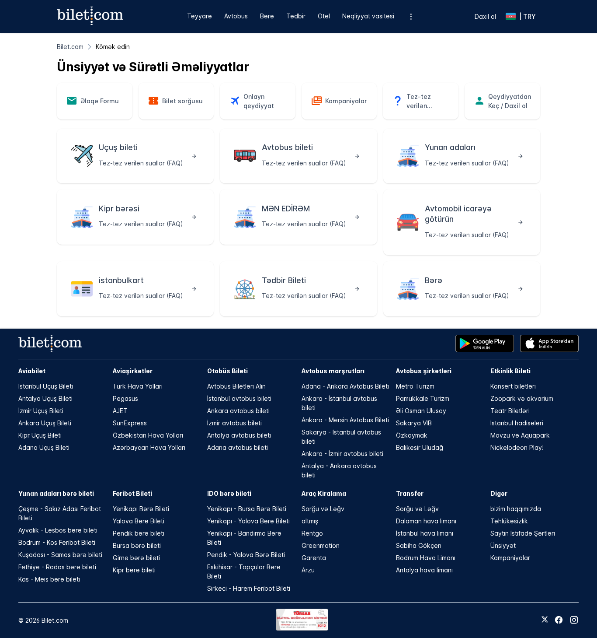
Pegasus (125, 398)
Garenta (314, 557)
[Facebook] (558, 619)
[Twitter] (544, 620)
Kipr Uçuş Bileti (40, 435)
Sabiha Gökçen (418, 545)
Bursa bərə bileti (137, 545)
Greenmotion (321, 545)
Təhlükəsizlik (509, 521)
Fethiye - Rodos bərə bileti (57, 567)
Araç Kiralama (324, 493)
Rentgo (312, 533)
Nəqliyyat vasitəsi (368, 16)
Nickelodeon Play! (517, 447)
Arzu (308, 570)
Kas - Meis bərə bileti (49, 579)
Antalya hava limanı (424, 570)
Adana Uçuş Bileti (43, 447)
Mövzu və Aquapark (520, 435)
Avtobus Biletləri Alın (236, 386)
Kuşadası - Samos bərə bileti (60, 554)
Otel (324, 16)
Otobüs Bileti (227, 371)
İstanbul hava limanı (424, 533)
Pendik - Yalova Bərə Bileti (246, 554)
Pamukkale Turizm (422, 398)
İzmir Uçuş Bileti (40, 410)
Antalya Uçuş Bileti (45, 398)
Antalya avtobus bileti (239, 435)
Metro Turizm (415, 386)
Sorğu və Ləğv (323, 508)
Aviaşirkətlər (133, 371)
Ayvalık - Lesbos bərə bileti (57, 530)
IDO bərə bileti (229, 493)
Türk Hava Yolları (138, 386)
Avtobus (236, 16)
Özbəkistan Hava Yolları (148, 435)
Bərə (267, 16)
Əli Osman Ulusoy (421, 410)
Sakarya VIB (414, 423)
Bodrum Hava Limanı (425, 557)
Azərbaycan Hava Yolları (149, 447)
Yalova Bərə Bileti (138, 521)
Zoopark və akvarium (521, 398)
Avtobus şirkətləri (423, 371)
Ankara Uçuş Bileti (44, 423)
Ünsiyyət (503, 545)
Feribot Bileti (132, 493)
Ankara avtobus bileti (238, 410)
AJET (120, 410)
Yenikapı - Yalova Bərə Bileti (248, 521)
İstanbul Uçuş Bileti (45, 386)
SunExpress (130, 423)
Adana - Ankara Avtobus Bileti (345, 386)
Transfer (409, 493)
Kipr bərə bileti (134, 570)
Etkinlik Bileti (510, 371)
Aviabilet (31, 371)
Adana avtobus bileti (237, 447)
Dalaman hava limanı (426, 521)
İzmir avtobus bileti (234, 423)
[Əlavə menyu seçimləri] (411, 16)
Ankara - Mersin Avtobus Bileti (345, 420)
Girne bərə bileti (136, 557)
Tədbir (295, 16)
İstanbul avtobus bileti (239, 398)
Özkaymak (411, 435)
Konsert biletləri (513, 386)
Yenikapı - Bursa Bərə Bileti (246, 508)
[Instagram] (574, 619)
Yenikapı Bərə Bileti (141, 508)
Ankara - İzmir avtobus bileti (342, 453)
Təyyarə (199, 16)
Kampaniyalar (510, 557)
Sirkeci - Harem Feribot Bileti (248, 588)
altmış (310, 521)
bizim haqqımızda (515, 508)
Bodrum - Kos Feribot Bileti (56, 542)
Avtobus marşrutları (333, 371)
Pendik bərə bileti (138, 533)
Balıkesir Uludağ (419, 447)
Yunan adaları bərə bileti (56, 493)
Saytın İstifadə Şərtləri (522, 533)
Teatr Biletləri (510, 410)
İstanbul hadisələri (516, 423)
